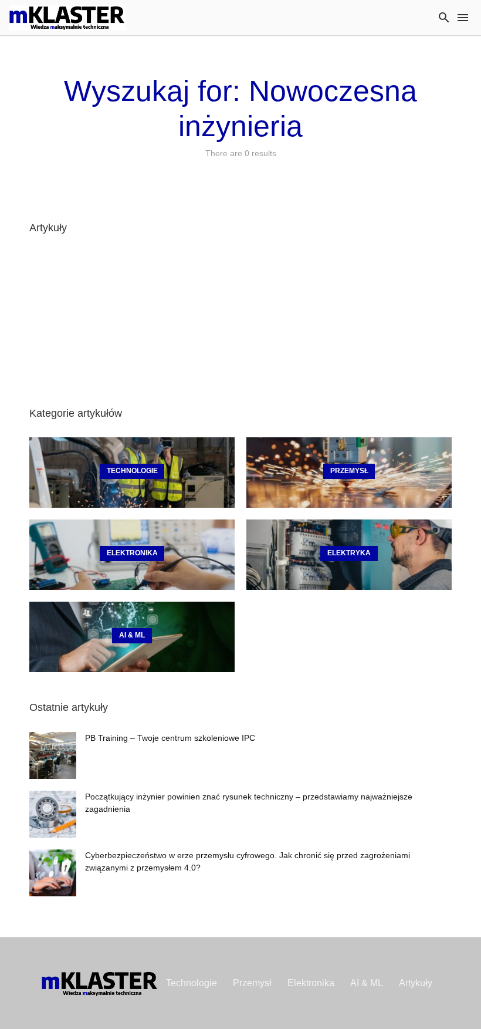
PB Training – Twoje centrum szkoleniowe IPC (170, 738)
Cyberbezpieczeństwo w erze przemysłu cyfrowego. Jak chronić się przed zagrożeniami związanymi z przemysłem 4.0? (247, 861)
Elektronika (310, 983)
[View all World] (132, 472)
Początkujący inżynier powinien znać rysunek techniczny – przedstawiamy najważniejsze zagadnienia (248, 803)
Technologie (191, 983)
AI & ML (366, 983)
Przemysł (252, 983)
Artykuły (415, 983)
